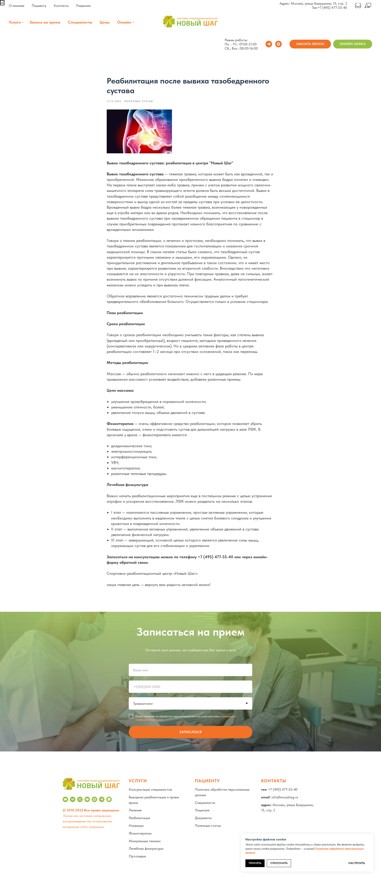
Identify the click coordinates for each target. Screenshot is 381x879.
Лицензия (83, 6)
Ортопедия (137, 856)
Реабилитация (139, 818)
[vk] (72, 799)
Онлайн (124, 22)
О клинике (16, 6)
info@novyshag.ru (284, 797)
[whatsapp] (109, 799)
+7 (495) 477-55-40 (332, 8)
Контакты (61, 6)
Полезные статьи (208, 825)
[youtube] (65, 799)
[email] (87, 799)
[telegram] (268, 44)
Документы (203, 818)
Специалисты (80, 22)
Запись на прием (45, 22)
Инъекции (136, 825)
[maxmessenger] (278, 44)
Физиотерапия (140, 833)
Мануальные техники (145, 841)
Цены (105, 22)
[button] (310, 44)
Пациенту (39, 6)
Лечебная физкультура (146, 848)
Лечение (135, 810)
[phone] (80, 799)
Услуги (15, 22)
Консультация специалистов (150, 789)
